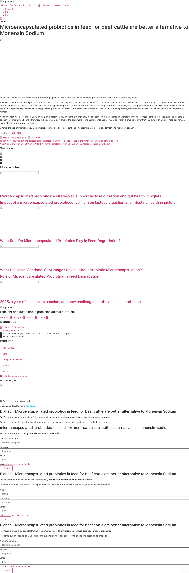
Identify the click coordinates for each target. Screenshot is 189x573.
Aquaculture (8, 348)
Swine (5, 371)
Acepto (16, 464)
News (13, 137)
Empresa (4, 447)
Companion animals (12, 359)
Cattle (5, 353)
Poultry (6, 365)
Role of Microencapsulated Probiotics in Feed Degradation (49, 276)
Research (35, 137)
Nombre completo (9, 438)
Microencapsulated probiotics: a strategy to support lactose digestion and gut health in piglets (80, 196)
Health (6, 137)
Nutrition (21, 137)
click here (16, 133)
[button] (35, 5)
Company (4, 498)
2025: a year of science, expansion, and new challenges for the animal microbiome (70, 302)
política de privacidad (20, 464)
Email (2, 455)
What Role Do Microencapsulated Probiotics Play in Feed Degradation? (60, 241)
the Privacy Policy (19, 515)
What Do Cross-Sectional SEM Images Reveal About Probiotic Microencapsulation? (71, 270)
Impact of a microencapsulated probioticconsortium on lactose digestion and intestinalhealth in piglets (87, 202)
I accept (15, 515)
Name (3, 490)
